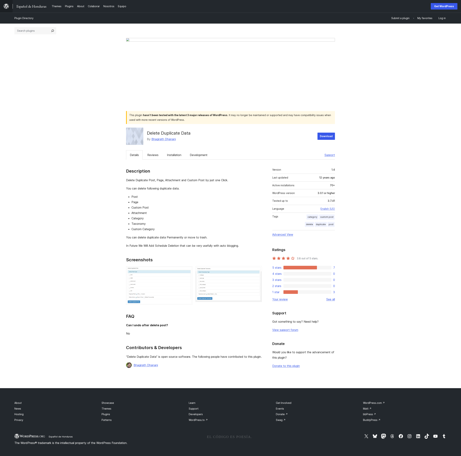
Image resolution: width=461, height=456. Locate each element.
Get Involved (283, 402)
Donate (282, 414)
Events (280, 408)
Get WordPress (444, 6)
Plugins (106, 414)
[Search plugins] (52, 30)
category (312, 217)
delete (309, 224)
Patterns (107, 419)
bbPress (369, 414)
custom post (327, 217)
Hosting (19, 414)
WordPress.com (374, 402)
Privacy (18, 419)
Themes (106, 408)
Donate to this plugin (286, 366)
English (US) (328, 208)
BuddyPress (372, 419)
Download (326, 136)
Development (198, 155)
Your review (280, 299)
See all (330, 299)
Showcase (108, 402)
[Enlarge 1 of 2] (187, 271)
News (17, 408)
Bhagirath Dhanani (163, 139)
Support (330, 155)
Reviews (152, 155)
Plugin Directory (23, 18)
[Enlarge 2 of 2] (257, 271)
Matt (367, 408)
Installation (174, 155)
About (18, 402)
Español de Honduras (61, 436)
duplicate (321, 224)
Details (134, 155)
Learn (192, 402)
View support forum (285, 330)
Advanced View (282, 234)
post (331, 224)
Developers (196, 414)
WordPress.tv (198, 419)
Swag (281, 419)
